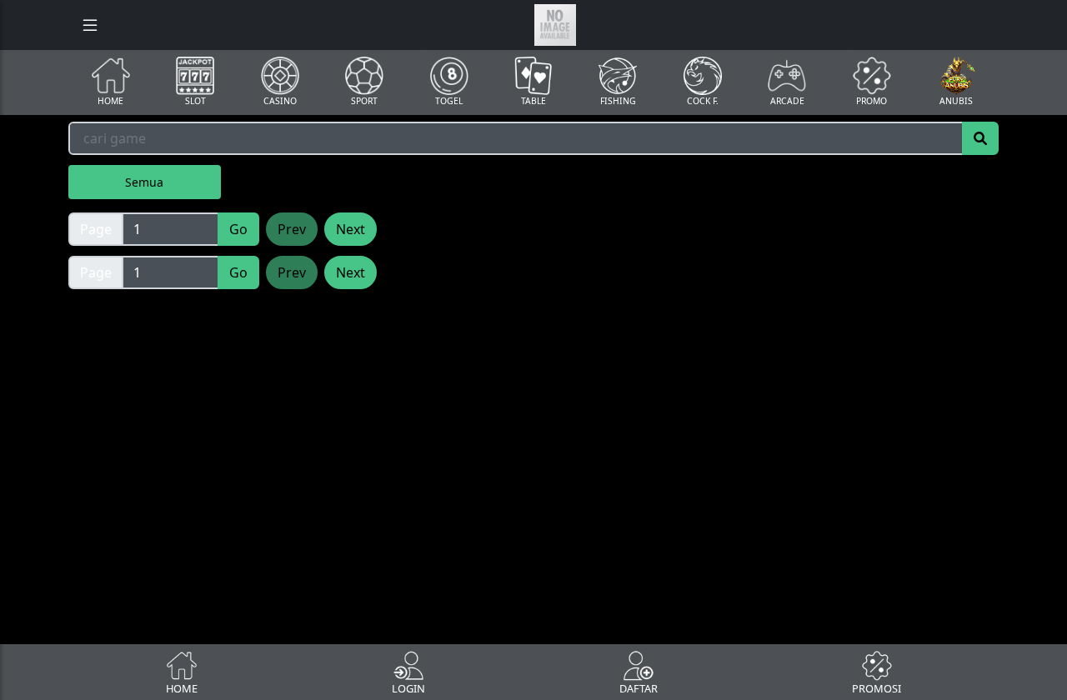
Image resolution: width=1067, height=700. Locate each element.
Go (238, 229)
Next (350, 229)
